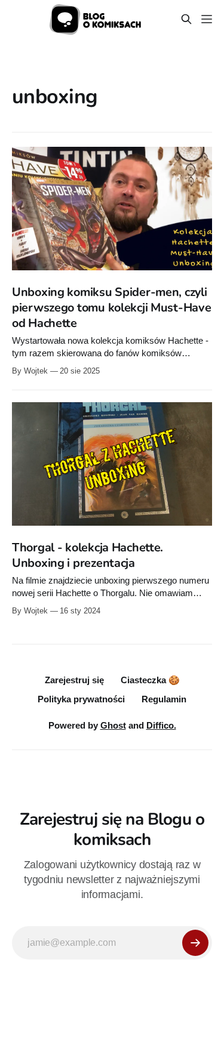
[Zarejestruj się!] (195, 943)
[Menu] (206, 19)
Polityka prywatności (81, 699)
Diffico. (161, 725)
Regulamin (164, 699)
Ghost (113, 725)
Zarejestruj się (74, 680)
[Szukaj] (186, 19)
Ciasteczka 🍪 (150, 680)
